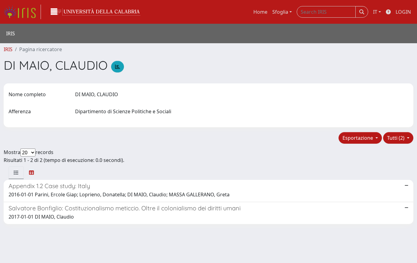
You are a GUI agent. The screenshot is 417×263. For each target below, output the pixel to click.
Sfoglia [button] (280, 12)
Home (260, 12)
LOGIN (403, 12)
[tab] (16, 172)
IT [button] (375, 12)
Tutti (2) (396, 138)
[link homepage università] (95, 12)
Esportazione (358, 138)
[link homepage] (22, 12)
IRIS (8, 49)
